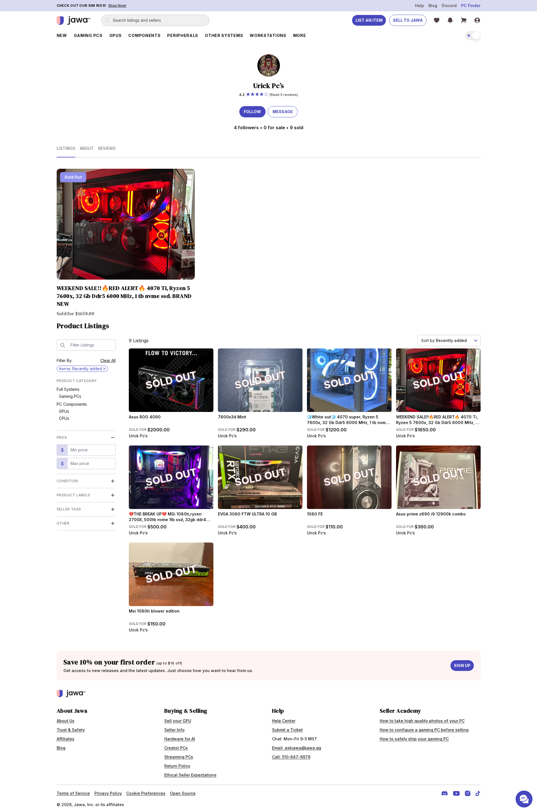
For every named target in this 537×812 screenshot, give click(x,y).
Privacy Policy (108, 793)
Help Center (283, 720)
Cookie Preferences (145, 793)
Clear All (108, 360)
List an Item (369, 20)
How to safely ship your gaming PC (414, 738)
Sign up (462, 665)
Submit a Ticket (287, 729)
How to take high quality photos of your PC (422, 720)
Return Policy (177, 765)
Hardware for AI (179, 738)
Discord (449, 5)
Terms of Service (73, 793)
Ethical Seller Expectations (190, 775)
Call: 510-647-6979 (291, 756)
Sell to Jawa (408, 20)
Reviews (107, 148)
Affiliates (65, 738)
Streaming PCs (178, 756)
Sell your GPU (177, 720)
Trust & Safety (71, 729)
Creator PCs (176, 747)
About (87, 148)
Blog (432, 5)
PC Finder (471, 5)
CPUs (64, 418)
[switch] (473, 35)
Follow (252, 111)
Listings (66, 148)
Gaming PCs (70, 396)
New (62, 35)
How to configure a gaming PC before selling (424, 729)
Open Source (183, 793)
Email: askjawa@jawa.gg (296, 747)
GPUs (64, 411)
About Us (65, 720)
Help (419, 5)
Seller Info (174, 729)
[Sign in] (477, 20)
